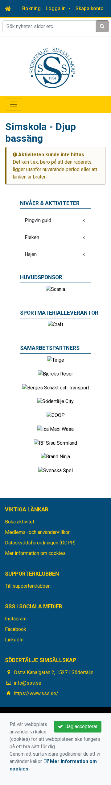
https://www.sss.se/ (36, 693)
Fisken (32, 237)
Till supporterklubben (28, 586)
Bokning (31, 8)
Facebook (15, 629)
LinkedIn (14, 640)
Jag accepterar (80, 726)
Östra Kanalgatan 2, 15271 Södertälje (53, 672)
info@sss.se (27, 683)
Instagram (16, 619)
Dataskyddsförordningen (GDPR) (40, 543)
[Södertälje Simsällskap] (52, 67)
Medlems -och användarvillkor (37, 532)
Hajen (31, 254)
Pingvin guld (38, 220)
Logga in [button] (56, 8)
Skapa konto (90, 8)
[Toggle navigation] (13, 104)
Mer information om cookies (35, 553)
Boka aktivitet (19, 522)
